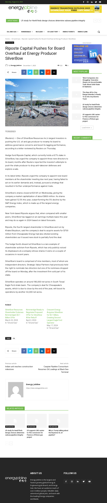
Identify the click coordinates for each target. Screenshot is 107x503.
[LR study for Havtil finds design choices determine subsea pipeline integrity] (15, 421)
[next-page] (11, 443)
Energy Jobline (16, 65)
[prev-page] (6, 443)
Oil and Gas (15, 39)
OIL (14, 338)
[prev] (95, 20)
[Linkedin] (92, 2)
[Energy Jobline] (7, 65)
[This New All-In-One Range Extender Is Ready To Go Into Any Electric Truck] (76, 94)
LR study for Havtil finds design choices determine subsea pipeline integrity (14, 433)
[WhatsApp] (36, 72)
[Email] (54, 72)
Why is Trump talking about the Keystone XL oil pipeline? (58, 433)
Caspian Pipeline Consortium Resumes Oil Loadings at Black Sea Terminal (53, 369)
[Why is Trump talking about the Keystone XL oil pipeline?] (58, 421)
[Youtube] (100, 2)
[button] (99, 32)
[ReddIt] (48, 72)
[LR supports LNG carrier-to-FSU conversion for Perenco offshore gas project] (37, 421)
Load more (86, 127)
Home (7, 39)
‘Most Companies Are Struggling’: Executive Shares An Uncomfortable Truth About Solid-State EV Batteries (92, 82)
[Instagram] (88, 2)
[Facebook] (83, 2)
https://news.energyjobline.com (37, 388)
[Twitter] (96, 2)
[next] (99, 20)
